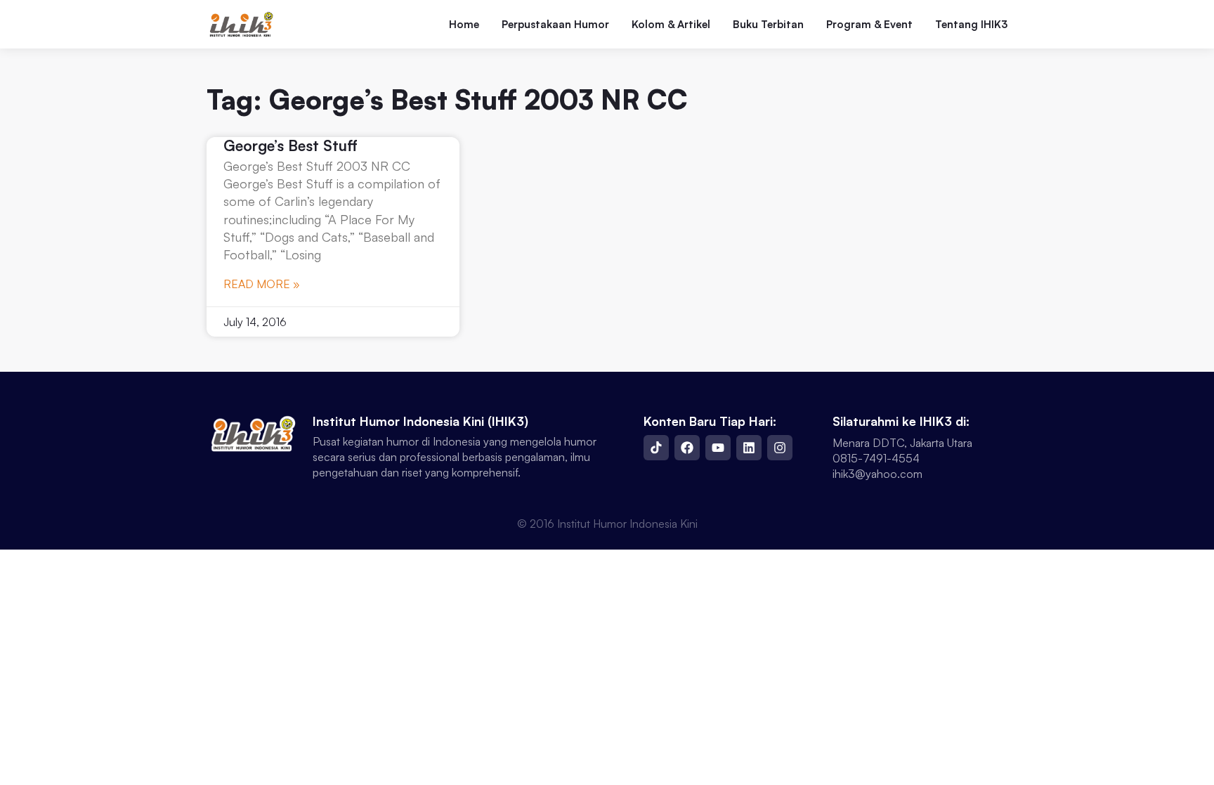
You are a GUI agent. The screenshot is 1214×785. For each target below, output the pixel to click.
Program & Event (869, 24)
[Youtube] (718, 447)
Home (464, 24)
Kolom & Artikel (671, 24)
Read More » (261, 284)
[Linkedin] (749, 447)
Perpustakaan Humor (555, 24)
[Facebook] (687, 447)
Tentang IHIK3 (971, 24)
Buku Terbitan (768, 24)
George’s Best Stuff (290, 145)
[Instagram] (779, 447)
